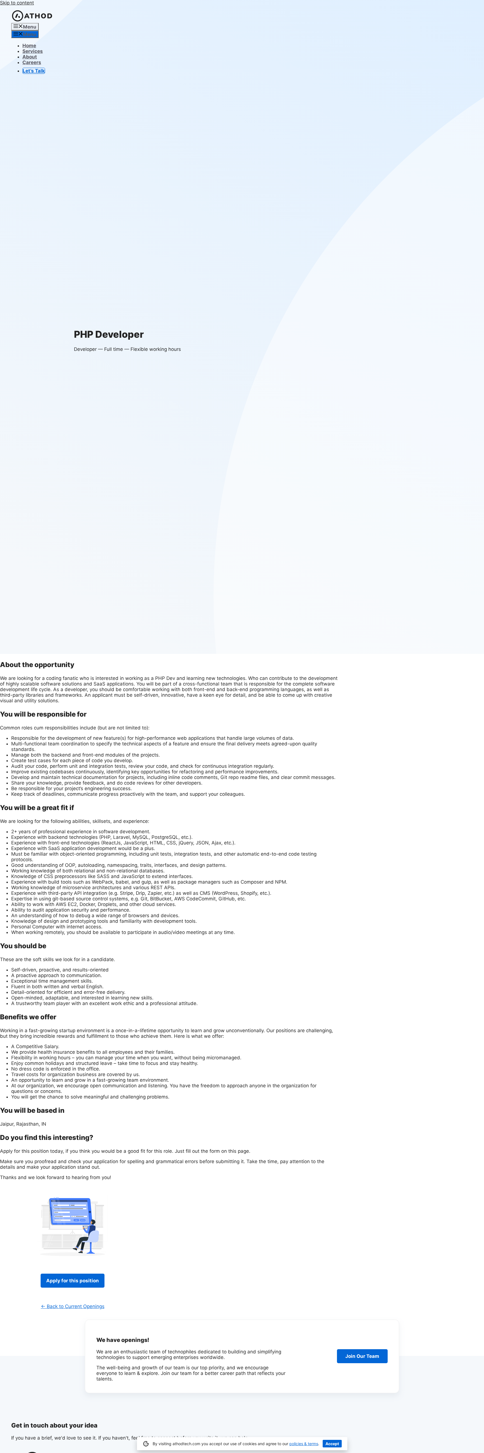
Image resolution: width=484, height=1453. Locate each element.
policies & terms (303, 1443)
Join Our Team (362, 1356)
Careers (31, 62)
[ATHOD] (32, 20)
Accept (332, 1443)
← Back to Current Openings (72, 1306)
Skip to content (17, 3)
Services (32, 51)
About (29, 57)
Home (29, 45)
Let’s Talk (34, 71)
